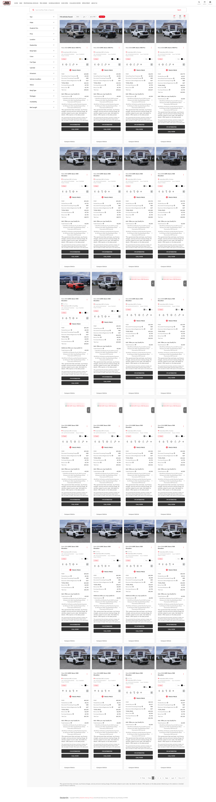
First (143, 778)
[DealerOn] (64, 797)
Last (173, 778)
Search (179, 10)
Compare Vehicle (69, 141)
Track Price (76, 70)
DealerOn (82, 797)
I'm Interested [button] (75, 124)
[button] (88, 31)
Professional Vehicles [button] (31, 3)
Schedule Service (54, 3)
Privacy (91, 797)
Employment (86, 3)
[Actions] (87, 47)
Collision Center (75, 3)
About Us (94, 3)
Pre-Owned (43, 3)
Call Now (75, 129)
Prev (149, 778)
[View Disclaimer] (76, 64)
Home (16, 3)
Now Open (64, 3)
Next (167, 778)
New (20, 3)
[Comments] (87, 64)
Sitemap (87, 797)
